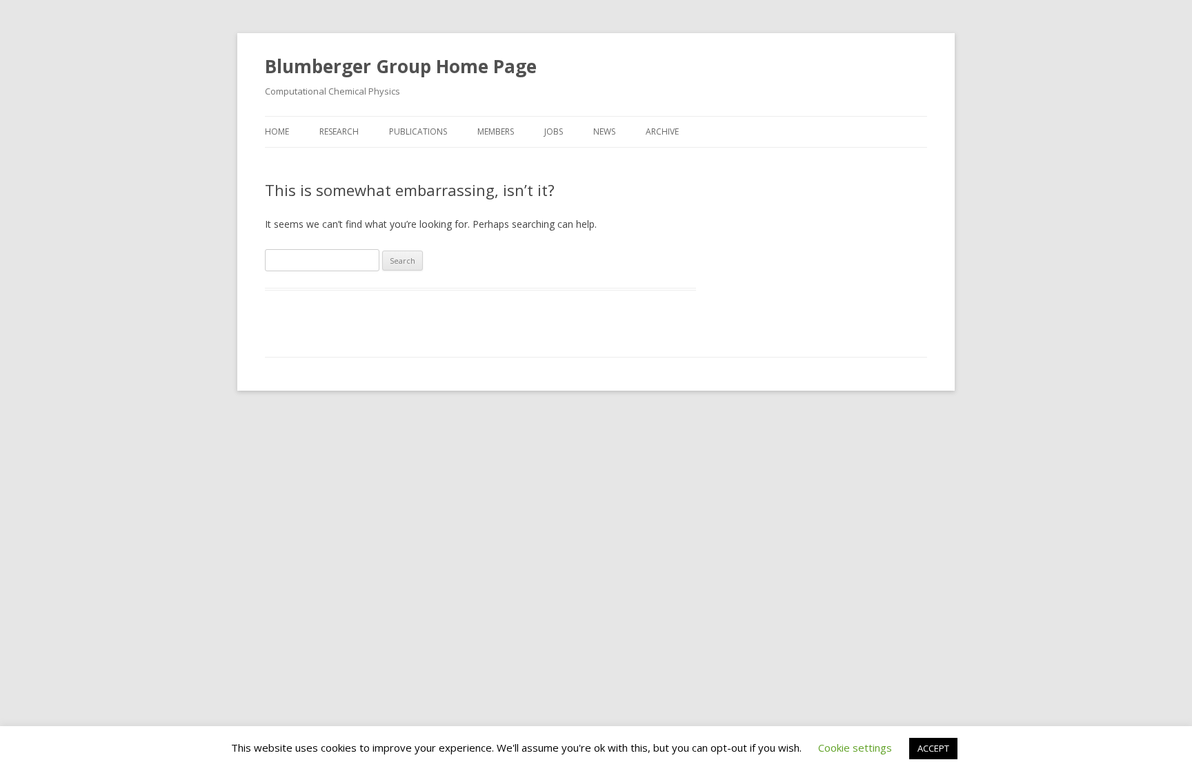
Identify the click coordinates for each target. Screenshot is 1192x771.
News (604, 131)
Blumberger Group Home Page (401, 66)
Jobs (553, 131)
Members (495, 131)
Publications (418, 131)
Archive (662, 131)
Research (339, 131)
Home (277, 131)
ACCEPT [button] (933, 748)
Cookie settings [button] (855, 747)
